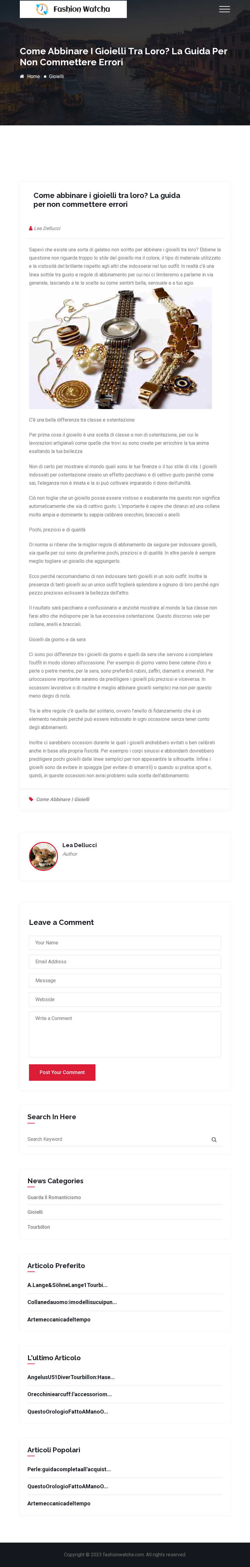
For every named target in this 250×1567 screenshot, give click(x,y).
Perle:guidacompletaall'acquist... (69, 1469)
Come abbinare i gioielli (62, 799)
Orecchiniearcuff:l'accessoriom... (69, 1394)
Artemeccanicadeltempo (59, 1319)
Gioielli (56, 76)
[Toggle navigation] (222, 9)
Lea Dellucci (47, 228)
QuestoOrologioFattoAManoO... (67, 1411)
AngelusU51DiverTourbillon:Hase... (71, 1377)
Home (33, 76)
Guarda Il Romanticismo (54, 1197)
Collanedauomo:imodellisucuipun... (72, 1302)
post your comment (62, 1072)
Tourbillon (38, 1227)
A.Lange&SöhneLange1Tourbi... (67, 1285)
